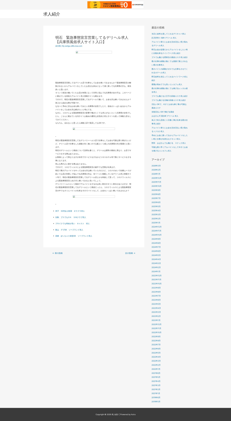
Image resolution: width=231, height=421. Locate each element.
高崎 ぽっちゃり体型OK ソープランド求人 (73, 236)
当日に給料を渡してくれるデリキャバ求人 (169, 34)
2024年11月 (156, 231)
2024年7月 (156, 247)
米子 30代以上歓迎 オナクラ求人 (70, 211)
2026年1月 (156, 174)
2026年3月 (156, 166)
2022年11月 (156, 328)
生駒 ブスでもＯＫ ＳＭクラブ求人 (70, 217)
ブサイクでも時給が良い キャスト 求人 (72, 223)
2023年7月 (156, 296)
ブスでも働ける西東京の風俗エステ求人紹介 (170, 57)
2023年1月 (156, 320)
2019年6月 (156, 397)
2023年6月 (156, 300)
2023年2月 (156, 316)
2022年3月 (156, 361)
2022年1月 (156, 369)
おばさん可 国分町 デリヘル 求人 (165, 116)
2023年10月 (157, 283)
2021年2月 (156, 389)
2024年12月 (157, 227)
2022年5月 (156, 353)
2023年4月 (156, 308)
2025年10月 (156, 186)
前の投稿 (57, 253)
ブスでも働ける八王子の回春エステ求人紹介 (170, 96)
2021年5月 (156, 377)
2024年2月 (156, 267)
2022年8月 (156, 340)
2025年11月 (156, 182)
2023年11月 (156, 279)
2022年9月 (156, 336)
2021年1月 (156, 393)
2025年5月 (156, 206)
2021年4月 (156, 381)
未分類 (58, 46)
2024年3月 (156, 263)
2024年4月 (156, 259)
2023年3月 (156, 312)
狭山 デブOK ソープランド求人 (69, 230)
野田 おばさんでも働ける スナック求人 (169, 143)
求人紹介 (51, 14)
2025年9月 (156, 190)
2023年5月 (156, 304)
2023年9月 (156, 288)
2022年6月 (156, 349)
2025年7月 (156, 198)
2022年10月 (156, 332)
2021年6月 (156, 373)
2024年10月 (157, 235)
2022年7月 (156, 344)
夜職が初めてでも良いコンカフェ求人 (167, 84)
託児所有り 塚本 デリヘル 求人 (164, 38)
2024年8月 (156, 243)
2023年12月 (157, 275)
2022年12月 (156, 324)
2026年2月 (156, 170)
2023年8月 (156, 292)
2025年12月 (156, 178)
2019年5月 (156, 401)
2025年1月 (156, 223)
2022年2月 (156, 365)
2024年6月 (156, 251)
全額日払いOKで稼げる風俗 (163, 112)
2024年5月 (156, 255)
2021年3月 (156, 385)
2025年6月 (156, 202)
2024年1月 (156, 271)
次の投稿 (130, 253)
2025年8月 (156, 194)
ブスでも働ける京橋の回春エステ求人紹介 (169, 100)
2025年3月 (156, 214)
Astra (133, 414)
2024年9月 (156, 239)
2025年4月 (156, 210)
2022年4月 (156, 357)
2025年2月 (156, 218)
